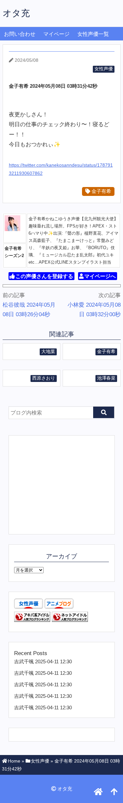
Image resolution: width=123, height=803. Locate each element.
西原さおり (43, 378)
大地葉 (48, 351)
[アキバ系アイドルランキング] (32, 620)
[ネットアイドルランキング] (70, 620)
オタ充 (16, 13)
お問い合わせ (19, 34)
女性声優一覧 (93, 34)
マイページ (56, 34)
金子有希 (100, 191)
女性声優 (103, 68)
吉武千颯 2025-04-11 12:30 (43, 661)
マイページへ (100, 276)
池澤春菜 (106, 378)
